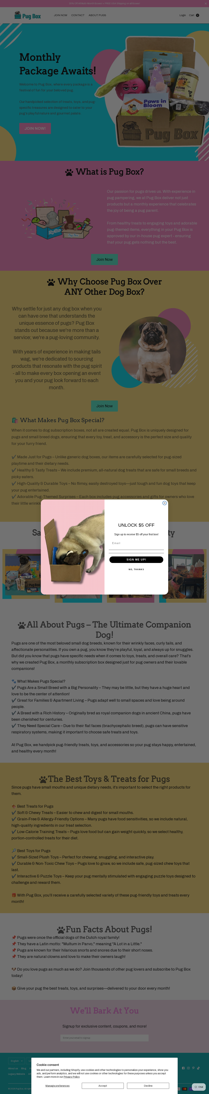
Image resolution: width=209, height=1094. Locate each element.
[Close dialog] (165, 503)
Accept (102, 1085)
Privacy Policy (72, 1076)
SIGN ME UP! (136, 559)
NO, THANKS (136, 569)
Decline (148, 1085)
